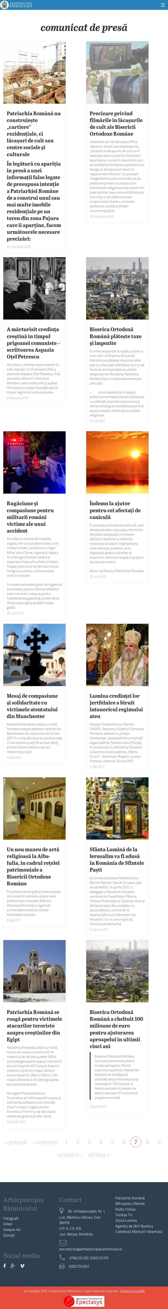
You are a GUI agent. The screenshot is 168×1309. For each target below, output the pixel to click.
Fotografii (11, 1218)
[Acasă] (16, 4)
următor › (70, 1154)
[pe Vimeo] (22, 1266)
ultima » (99, 1154)
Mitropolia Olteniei (130, 1203)
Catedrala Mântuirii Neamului (138, 1231)
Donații (9, 1235)
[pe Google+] (13, 1266)
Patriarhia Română (130, 1198)
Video (7, 1223)
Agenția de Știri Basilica (134, 1226)
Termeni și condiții (132, 1291)
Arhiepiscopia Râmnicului (23, 1204)
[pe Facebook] (4, 1266)
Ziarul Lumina (126, 1220)
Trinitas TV (123, 1214)
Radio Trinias (125, 1209)
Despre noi (12, 1229)
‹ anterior (45, 1142)
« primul (16, 1142)
